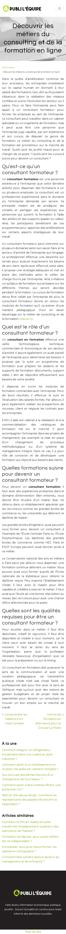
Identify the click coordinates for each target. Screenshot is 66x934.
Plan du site (33, 931)
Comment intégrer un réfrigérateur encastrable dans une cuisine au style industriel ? (27, 754)
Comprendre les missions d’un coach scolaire (16, 719)
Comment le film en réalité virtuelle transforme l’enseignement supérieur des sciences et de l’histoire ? (30, 826)
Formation (10, 67)
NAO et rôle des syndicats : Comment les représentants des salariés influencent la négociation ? (29, 800)
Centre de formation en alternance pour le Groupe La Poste (48, 721)
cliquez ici (26, 319)
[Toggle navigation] (59, 8)
